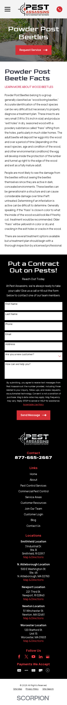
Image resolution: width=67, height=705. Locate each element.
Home (33, 474)
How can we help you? (18, 364)
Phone (9, 324)
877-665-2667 (33, 457)
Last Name (11, 314)
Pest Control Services (33, 485)
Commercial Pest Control (33, 491)
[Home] (33, 9)
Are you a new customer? (19, 354)
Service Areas (33, 497)
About (33, 480)
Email (8, 334)
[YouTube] (33, 656)
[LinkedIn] (40, 656)
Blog (33, 520)
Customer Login (33, 514)
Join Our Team (33, 508)
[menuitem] (17, 689)
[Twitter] (26, 656)
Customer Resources (33, 503)
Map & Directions (33, 557)
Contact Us (33, 526)
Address (10, 344)
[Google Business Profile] (47, 656)
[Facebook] (19, 656)
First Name (11, 304)
